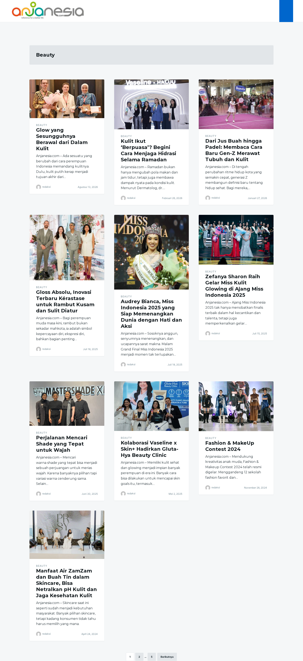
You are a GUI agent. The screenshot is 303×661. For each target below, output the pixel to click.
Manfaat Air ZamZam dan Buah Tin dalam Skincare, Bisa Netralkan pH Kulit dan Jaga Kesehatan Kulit (66, 583)
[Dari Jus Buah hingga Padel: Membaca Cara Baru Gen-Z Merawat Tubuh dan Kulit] (236, 104)
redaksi (46, 186)
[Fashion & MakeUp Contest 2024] (236, 406)
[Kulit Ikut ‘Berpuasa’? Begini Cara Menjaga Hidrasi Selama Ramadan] (151, 104)
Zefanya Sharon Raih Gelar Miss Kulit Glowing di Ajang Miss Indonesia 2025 (234, 285)
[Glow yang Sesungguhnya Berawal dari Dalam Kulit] (66, 98)
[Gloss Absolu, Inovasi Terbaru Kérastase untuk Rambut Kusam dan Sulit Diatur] (66, 247)
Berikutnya (167, 656)
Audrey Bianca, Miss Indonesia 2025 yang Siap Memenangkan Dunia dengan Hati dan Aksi (151, 313)
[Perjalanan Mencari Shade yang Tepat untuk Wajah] (66, 403)
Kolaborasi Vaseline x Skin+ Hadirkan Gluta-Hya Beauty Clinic (149, 449)
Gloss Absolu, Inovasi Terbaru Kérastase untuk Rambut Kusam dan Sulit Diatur (65, 301)
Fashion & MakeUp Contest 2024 (229, 446)
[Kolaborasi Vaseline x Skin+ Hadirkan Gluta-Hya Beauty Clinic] (151, 406)
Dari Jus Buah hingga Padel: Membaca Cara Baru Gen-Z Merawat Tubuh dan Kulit (233, 150)
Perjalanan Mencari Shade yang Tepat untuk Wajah (61, 444)
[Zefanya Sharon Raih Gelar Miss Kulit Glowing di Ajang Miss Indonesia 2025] (236, 240)
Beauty (41, 125)
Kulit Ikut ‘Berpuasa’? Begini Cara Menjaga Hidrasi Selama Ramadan (148, 150)
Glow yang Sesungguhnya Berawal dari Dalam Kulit (62, 139)
